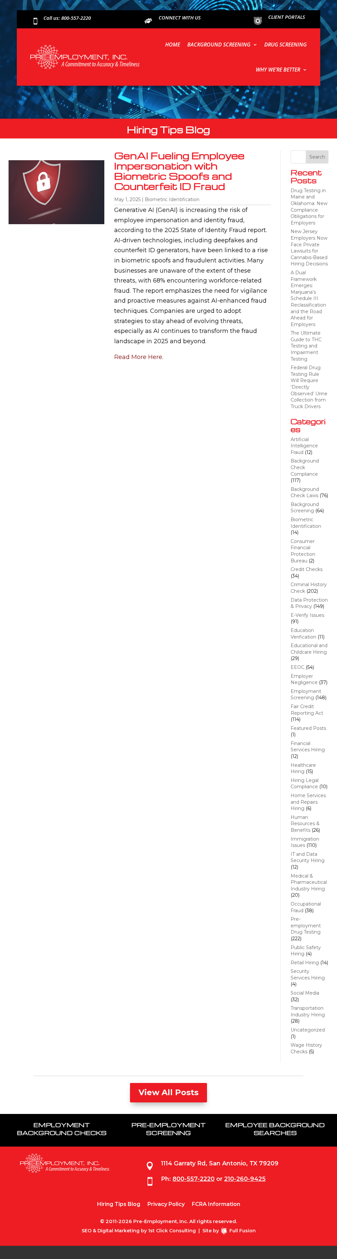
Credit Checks (307, 569)
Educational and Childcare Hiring (309, 649)
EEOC (297, 667)
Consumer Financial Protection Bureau (303, 551)
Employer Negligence (304, 679)
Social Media (305, 993)
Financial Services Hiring (308, 746)
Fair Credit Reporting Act (307, 710)
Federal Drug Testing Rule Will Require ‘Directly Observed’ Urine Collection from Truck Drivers (309, 387)
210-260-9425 (245, 1179)
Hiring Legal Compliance (305, 783)
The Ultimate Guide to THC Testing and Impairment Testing (306, 346)
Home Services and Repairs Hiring (308, 802)
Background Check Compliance (305, 467)
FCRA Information (216, 1204)
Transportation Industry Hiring (308, 1011)
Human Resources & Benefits (305, 823)
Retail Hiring (305, 963)
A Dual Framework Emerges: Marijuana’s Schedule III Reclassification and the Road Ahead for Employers (308, 298)
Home (172, 44)
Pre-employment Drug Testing (306, 925)
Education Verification (303, 633)
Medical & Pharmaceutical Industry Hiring (309, 882)
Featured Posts (308, 728)
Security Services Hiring (308, 974)
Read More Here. (138, 357)
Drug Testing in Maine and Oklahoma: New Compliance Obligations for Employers (309, 207)
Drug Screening (285, 44)
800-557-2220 (193, 1179)
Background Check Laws (305, 492)
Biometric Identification (172, 199)
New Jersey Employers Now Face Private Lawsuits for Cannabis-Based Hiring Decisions (309, 247)
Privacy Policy (166, 1204)
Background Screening (218, 44)
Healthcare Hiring (303, 768)
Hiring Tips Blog (118, 1204)
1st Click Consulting (172, 1231)
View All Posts (168, 1092)
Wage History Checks (306, 1048)
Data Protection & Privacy (309, 603)
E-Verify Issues (307, 615)
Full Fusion (242, 1231)
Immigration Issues (305, 842)
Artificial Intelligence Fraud (304, 445)
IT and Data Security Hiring (307, 857)
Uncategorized (308, 1030)
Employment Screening (306, 694)
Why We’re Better (278, 69)
